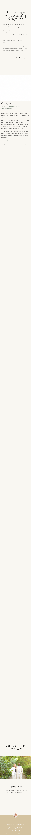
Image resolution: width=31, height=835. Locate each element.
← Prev (3, 144)
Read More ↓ (5, 140)
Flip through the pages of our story (15, 58)
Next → (27, 144)
